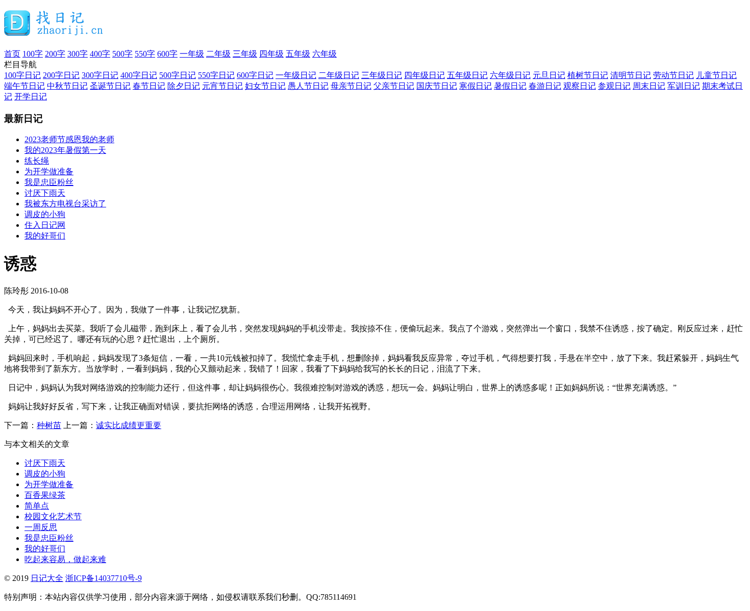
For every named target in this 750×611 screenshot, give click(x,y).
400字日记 (138, 75)
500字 (122, 53)
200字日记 (61, 75)
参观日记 (614, 86)
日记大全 (47, 578)
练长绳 (36, 160)
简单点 (36, 505)
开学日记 (30, 96)
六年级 (324, 53)
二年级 (218, 53)
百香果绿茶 (44, 495)
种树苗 (49, 425)
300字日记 (100, 75)
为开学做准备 (48, 171)
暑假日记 (510, 86)
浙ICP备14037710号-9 (103, 578)
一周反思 (40, 527)
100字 (32, 53)
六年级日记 (510, 75)
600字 (167, 53)
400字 (100, 53)
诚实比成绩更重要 (128, 425)
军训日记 (683, 86)
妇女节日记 (265, 86)
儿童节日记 (716, 75)
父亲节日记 (393, 86)
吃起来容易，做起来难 (65, 559)
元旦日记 (549, 75)
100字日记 (22, 75)
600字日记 (255, 75)
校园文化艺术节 (53, 516)
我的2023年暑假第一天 (65, 150)
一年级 (192, 53)
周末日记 (649, 86)
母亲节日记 (351, 86)
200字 (55, 53)
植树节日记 (587, 75)
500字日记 (177, 75)
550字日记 (216, 75)
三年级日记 (381, 75)
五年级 (298, 53)
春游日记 (545, 86)
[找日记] (54, 31)
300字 (77, 53)
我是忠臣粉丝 (48, 182)
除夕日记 (183, 86)
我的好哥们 (44, 235)
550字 (145, 53)
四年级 (271, 53)
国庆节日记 (436, 86)
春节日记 (149, 86)
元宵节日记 (222, 86)
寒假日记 (475, 86)
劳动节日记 (673, 75)
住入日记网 (44, 225)
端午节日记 (24, 86)
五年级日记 (467, 75)
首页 (12, 53)
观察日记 (579, 86)
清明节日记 (630, 75)
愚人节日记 (308, 86)
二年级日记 (338, 75)
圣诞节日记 (110, 86)
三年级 (245, 53)
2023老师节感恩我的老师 (69, 139)
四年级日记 (424, 75)
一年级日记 (296, 75)
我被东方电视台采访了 (65, 203)
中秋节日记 (67, 86)
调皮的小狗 (44, 214)
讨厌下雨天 (44, 193)
